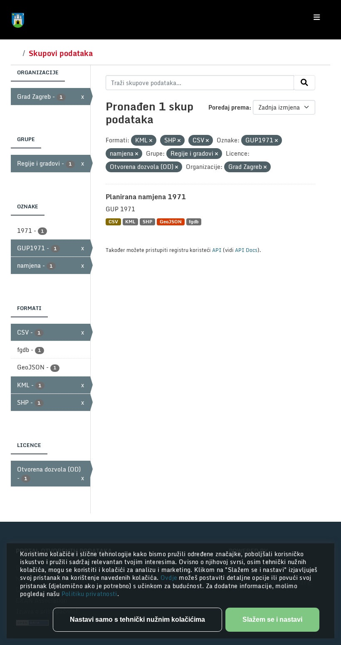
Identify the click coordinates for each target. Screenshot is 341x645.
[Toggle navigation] (316, 17)
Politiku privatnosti (89, 594)
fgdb (193, 221)
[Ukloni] (150, 140)
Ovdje (170, 577)
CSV (113, 221)
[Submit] (304, 82)
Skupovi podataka (61, 53)
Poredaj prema (228, 107)
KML (130, 221)
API (217, 250)
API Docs (246, 250)
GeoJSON (171, 221)
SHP (147, 221)
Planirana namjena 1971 (146, 196)
